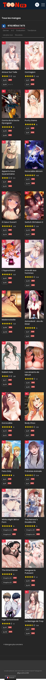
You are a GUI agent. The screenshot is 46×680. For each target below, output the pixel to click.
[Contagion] (34, 55)
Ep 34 (28, 183)
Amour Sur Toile (9, 72)
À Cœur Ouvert (9, 222)
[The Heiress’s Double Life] (34, 503)
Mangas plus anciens (14, 644)
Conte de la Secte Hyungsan (10, 121)
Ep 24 (5, 234)
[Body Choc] (34, 406)
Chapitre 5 (7, 534)
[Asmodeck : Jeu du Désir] (34, 304)
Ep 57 (28, 629)
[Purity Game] (34, 103)
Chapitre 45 (30, 530)
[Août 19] (33, 581)
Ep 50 (28, 581)
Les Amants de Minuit (32, 373)
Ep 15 (27, 133)
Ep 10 (27, 479)
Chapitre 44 (30, 534)
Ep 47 (28, 234)
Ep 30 (5, 186)
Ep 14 (27, 332)
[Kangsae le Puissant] (34, 553)
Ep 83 (5, 278)
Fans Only (6, 471)
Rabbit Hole (7, 372)
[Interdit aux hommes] (34, 253)
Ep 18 (27, 431)
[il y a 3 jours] (10, 278)
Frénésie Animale (33, 471)
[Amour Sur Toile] (11, 55)
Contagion (30, 72)
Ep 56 (28, 633)
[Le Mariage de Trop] (34, 604)
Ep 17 (27, 435)
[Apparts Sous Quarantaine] (11, 154)
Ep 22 (5, 435)
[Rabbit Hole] (11, 355)
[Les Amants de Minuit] (34, 355)
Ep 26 (5, 384)
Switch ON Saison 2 (34, 222)
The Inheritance (10, 570)
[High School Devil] (11, 603)
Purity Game (31, 120)
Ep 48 (28, 230)
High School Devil (10, 619)
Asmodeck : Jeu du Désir (34, 322)
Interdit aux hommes (30, 271)
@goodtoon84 (23, 673)
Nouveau (19, 35)
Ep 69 (5, 131)
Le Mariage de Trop (34, 621)
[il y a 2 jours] (33, 179)
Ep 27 (5, 380)
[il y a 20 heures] (10, 80)
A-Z (12, 30)
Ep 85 (28, 387)
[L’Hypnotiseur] (11, 253)
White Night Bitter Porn (10, 520)
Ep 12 (27, 84)
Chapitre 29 (7, 582)
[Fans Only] (11, 454)
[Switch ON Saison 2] (34, 205)
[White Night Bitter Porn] (11, 503)
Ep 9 (27, 483)
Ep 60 (5, 80)
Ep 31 (4, 182)
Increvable (7, 423)
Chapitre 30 (7, 578)
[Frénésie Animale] (34, 454)
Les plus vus (8, 35)
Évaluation (20, 30)
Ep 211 (4, 627)
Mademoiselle (9, 319)
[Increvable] (11, 406)
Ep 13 (27, 80)
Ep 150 (5, 328)
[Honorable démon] (34, 154)
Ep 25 (5, 230)
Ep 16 (27, 128)
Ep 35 (28, 179)
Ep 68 (5, 135)
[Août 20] (10, 327)
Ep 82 (5, 283)
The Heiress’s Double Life (31, 520)
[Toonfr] (14, 4)
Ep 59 (5, 84)
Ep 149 (5, 332)
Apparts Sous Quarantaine (8, 172)
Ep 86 (28, 383)
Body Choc (30, 423)
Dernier (6, 30)
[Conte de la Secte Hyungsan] (11, 103)
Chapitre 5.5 (7, 530)
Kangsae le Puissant (30, 571)
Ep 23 (5, 431)
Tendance (31, 30)
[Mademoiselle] (11, 303)
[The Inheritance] (11, 553)
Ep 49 (28, 585)
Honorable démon (34, 171)
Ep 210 (5, 632)
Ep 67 (28, 285)
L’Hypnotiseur (8, 270)
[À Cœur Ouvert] (11, 205)
